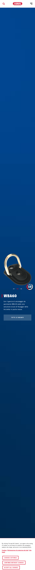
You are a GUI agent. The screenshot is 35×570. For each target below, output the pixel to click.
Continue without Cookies (14, 562)
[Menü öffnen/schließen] (31, 4)
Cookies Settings (10, 558)
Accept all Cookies (11, 567)
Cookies (4, 550)
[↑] (14, 289)
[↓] (21, 289)
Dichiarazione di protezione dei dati (18, 550)
